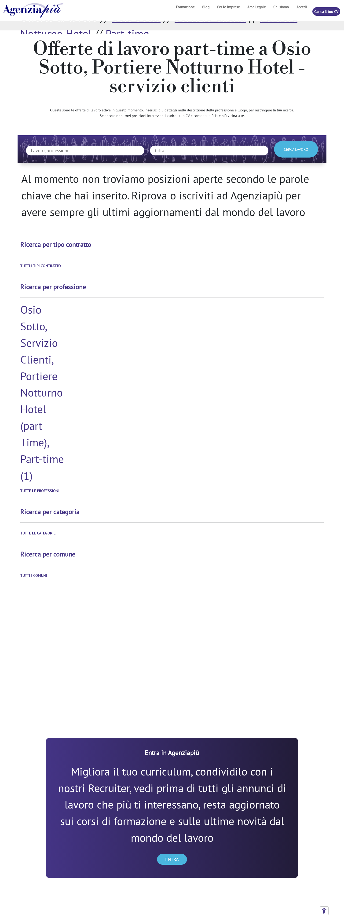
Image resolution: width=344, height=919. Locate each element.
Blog (206, 6)
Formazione (185, 6)
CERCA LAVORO (296, 149)
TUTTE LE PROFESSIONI (39, 490)
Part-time (127, 33)
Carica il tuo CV (326, 11)
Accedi (301, 6)
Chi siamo (281, 6)
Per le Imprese (228, 6)
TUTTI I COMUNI (33, 575)
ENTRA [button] (172, 859)
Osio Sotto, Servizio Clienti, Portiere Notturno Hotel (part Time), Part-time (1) (42, 392)
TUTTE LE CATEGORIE (38, 533)
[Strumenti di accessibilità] (324, 910)
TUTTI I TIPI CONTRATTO (40, 265)
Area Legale (256, 6)
